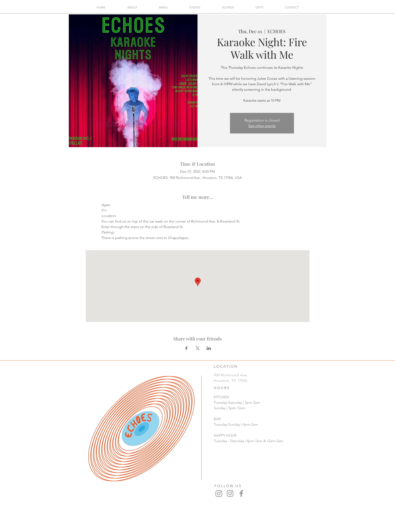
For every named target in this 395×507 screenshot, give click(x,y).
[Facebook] (241, 493)
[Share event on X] (197, 348)
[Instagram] (218, 493)
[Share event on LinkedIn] (209, 348)
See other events (261, 126)
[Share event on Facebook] (186, 348)
